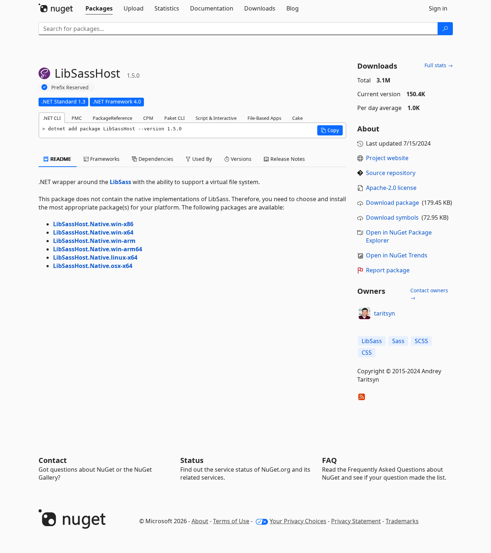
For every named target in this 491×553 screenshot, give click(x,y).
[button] (330, 130)
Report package (388, 270)
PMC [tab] (77, 118)
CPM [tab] (148, 118)
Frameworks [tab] (104, 158)
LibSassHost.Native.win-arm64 (97, 249)
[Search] (445, 28)
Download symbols (392, 217)
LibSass (120, 182)
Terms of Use (231, 521)
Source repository (390, 173)
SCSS (421, 341)
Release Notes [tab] (287, 158)
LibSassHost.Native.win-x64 (93, 232)
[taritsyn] (364, 313)
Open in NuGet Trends (396, 255)
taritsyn (384, 313)
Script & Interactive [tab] (216, 118)
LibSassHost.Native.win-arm (94, 241)
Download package (392, 203)
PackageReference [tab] (112, 118)
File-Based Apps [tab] (264, 118)
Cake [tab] (297, 118)
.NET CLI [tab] (52, 118)
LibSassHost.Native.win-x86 (93, 224)
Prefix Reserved (70, 87)
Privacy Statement (356, 521)
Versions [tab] (240, 158)
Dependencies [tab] (155, 158)
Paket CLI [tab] (174, 118)
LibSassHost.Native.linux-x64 (95, 257)
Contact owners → (429, 294)
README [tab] (60, 158)
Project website (387, 158)
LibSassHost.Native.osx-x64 (92, 266)
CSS (367, 353)
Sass (398, 341)
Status (192, 460)
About (200, 521)
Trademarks (402, 521)
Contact (53, 460)
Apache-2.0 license (391, 188)
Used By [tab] (201, 158)
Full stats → (438, 65)
